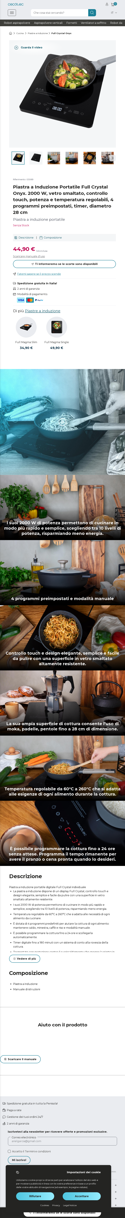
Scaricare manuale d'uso (29, 256)
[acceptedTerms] (9, 1151)
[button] (112, 158)
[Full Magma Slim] (26, 327)
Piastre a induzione (42, 311)
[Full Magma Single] (56, 327)
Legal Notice (70, 1205)
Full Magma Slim (26, 342)
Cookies (44, 1205)
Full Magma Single (56, 342)
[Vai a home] (10, 33)
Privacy (56, 1205)
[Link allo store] (16, 4)
